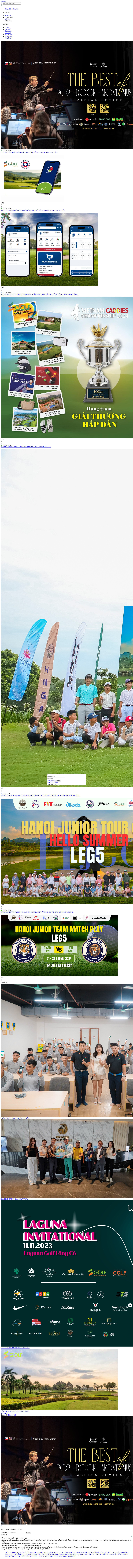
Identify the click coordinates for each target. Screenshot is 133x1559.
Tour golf (7, 29)
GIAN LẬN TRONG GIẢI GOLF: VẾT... (14, 1199)
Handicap (8, 15)
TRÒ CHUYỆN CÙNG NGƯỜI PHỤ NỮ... (15, 1118)
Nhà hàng (8, 33)
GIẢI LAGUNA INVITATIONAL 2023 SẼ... (15, 1348)
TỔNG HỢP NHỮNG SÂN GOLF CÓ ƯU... (15, 1411)
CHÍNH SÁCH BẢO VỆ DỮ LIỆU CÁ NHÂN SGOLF (57, 1556)
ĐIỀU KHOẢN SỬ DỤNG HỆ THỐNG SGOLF (112, 1554)
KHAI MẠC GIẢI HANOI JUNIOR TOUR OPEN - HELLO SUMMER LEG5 (26, 447)
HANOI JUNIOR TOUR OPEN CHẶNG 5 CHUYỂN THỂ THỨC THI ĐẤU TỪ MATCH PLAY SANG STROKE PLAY (40, 795)
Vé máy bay (8, 38)
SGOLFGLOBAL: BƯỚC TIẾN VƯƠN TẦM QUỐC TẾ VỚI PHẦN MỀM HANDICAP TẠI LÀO (33, 210)
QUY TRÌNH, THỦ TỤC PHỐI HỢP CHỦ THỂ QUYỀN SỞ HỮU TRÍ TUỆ (85, 1552)
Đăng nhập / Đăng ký (11, 9)
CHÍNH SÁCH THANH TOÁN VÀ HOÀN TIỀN (21, 1556)
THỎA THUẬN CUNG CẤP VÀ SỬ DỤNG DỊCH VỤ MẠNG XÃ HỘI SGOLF (31, 1552)
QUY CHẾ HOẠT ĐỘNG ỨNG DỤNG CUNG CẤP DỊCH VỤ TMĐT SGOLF (68, 1554)
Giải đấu (7, 19)
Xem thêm (4, 1413)
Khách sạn (8, 31)
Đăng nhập (50, 780)
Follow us (4, 1534)
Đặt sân (7, 27)
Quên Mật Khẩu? (52, 782)
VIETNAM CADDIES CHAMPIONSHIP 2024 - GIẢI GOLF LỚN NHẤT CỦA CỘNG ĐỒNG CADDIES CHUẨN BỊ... (40, 294)
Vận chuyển (8, 34)
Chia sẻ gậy (8, 36)
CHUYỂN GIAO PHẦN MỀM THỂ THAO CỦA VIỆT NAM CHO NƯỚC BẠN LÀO (29, 152)
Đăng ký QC (12, 1415)
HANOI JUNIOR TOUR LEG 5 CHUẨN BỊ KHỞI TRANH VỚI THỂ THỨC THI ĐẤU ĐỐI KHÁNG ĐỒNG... (37, 912)
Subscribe (4, 1532)
